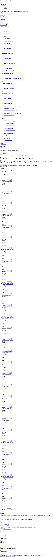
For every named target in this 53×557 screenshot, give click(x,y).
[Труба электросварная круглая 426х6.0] (7, 351)
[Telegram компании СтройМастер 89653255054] (22, 555)
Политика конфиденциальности (45, 515)
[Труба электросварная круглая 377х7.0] (7, 294)
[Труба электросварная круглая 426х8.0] (7, 385)
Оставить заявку (3, 19)
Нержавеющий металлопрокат (11, 519)
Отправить (2, 537)
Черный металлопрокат (3, 519)
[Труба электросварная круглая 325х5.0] (7, 192)
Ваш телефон (2, 530)
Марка (1, 157)
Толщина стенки (2, 160)
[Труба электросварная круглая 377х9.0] (7, 317)
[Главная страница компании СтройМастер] (5, 0)
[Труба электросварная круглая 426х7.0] (7, 374)
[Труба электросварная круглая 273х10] (7, 181)
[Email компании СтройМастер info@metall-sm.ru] (7, 556)
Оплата (5, 7)
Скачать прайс (2, 152)
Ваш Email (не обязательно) (4, 531)
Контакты (3, 5)
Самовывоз (5, 8)
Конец (3, 168)
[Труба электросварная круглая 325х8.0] (7, 249)
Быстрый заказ (4, 180)
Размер (1, 154)
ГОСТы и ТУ (4, 4)
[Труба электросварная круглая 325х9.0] (7, 260)
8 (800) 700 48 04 (2, 524)
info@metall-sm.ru (12, 524)
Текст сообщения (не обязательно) (5, 535)
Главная (3, 2)
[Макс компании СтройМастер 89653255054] (36, 555)
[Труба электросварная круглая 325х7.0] (7, 215)
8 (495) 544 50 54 (7, 524)
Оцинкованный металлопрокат (20, 519)
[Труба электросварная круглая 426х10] (7, 419)
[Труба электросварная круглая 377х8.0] (7, 306)
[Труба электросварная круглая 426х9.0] (7, 408)
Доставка (5, 6)
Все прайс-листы (7, 152)
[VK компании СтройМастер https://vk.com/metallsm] (7, 555)
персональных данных (14, 536)
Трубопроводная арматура (28, 519)
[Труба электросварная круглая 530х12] (7, 442)
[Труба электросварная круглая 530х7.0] (7, 476)
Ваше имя (1, 541)
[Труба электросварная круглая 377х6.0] (7, 283)
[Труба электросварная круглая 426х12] (7, 340)
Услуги (3, 3)
